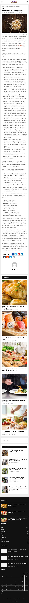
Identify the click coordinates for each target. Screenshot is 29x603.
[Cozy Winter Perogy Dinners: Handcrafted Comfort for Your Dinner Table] (5, 480)
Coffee (2, 529)
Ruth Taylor (5, 371)
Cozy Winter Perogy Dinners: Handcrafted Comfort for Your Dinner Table (16, 479)
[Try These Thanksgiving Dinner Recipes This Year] (14, 386)
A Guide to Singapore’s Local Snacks (17, 549)
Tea (1, 543)
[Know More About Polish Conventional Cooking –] (14, 292)
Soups (2, 535)
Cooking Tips (3, 537)
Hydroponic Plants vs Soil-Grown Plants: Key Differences (17, 469)
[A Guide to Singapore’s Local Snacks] (4, 551)
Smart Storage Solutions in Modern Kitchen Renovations (18, 460)
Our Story (16, 601)
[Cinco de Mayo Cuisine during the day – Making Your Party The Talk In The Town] (14, 417)
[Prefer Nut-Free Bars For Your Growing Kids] (4, 558)
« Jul (1, 593)
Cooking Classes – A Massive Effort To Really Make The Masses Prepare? (14, 369)
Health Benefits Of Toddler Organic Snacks (16, 451)
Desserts (2, 533)
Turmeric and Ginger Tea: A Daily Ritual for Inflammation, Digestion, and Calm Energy (18, 488)
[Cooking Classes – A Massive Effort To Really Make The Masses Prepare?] (14, 354)
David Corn (5, 12)
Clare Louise (5, 309)
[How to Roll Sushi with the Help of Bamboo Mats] (14, 323)
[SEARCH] (25, 440)
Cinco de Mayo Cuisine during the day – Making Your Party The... (13, 432)
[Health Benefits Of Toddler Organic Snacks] (5, 453)
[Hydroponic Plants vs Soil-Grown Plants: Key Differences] (5, 471)
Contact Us (12, 601)
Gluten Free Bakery (5, 541)
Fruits (2, 539)
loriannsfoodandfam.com (23, 598)
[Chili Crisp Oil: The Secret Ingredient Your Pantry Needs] (4, 565)
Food (3, 8)
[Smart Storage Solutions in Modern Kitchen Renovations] (5, 462)
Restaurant (3, 531)
